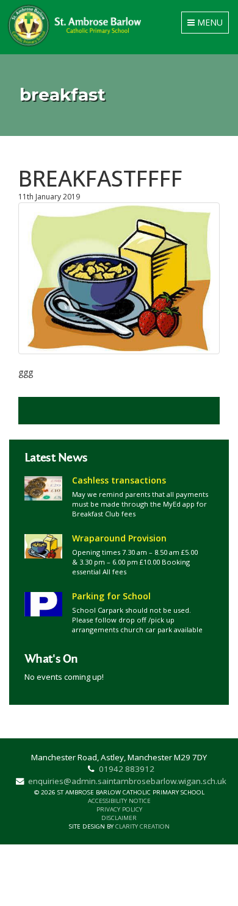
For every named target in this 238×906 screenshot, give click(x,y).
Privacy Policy (119, 809)
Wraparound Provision (119, 538)
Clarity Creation (142, 826)
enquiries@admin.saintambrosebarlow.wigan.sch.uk (127, 781)
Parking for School (111, 596)
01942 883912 (126, 768)
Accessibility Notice (119, 801)
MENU (207, 25)
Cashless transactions (119, 480)
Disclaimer (119, 818)
